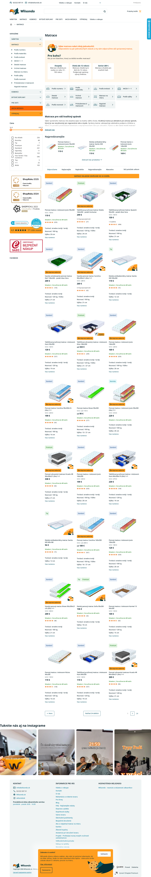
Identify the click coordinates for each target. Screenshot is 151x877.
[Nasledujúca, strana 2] (132, 714)
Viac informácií (46, 864)
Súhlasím (104, 854)
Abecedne (110, 169)
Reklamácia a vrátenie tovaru (67, 797)
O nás (85, 3)
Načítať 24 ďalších (92, 713)
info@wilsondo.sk (23, 788)
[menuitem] (13, 19)
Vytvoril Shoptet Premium (128, 873)
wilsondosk (20, 798)
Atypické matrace (20, 86)
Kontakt (77, 3)
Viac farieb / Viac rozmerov (27, 157)
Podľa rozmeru (19, 50)
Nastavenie (46, 870)
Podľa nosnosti (20, 79)
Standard (27, 148)
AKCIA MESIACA (17, 108)
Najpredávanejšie (94, 169)
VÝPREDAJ (15, 114)
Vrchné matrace (20, 68)
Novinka (27, 140)
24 (137, 713)
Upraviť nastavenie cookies (22, 872)
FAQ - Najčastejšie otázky (65, 806)
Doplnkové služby (62, 812)
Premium (27, 145)
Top (27, 160)
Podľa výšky (18, 75)
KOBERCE (15, 92)
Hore (50, 713)
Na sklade (27, 137)
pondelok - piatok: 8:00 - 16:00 (29, 803)
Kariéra (58, 827)
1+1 (27, 163)
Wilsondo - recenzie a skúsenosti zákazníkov (115, 788)
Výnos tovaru (61, 815)
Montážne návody (62, 847)
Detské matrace (20, 64)
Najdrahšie (79, 169)
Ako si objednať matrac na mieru (68, 824)
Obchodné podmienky (64, 818)
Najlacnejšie (66, 169)
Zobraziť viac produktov (91, 160)
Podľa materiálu (20, 53)
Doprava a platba (62, 809)
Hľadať (104, 11)
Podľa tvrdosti (19, 57)
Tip (27, 143)
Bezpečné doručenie (63, 821)
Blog (57, 803)
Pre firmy (59, 800)
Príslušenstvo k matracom (24, 83)
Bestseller (27, 153)
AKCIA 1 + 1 (18, 61)
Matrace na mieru (21, 72)
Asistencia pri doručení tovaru (67, 833)
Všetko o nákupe (65, 3)
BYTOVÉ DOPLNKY (18, 97)
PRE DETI (15, 103)
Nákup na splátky (62, 844)
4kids (27, 165)
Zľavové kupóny (62, 830)
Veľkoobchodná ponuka (65, 841)
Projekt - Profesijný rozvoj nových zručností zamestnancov (72, 837)
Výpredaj (27, 151)
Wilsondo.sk (21, 795)
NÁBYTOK (15, 39)
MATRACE (15, 44)
